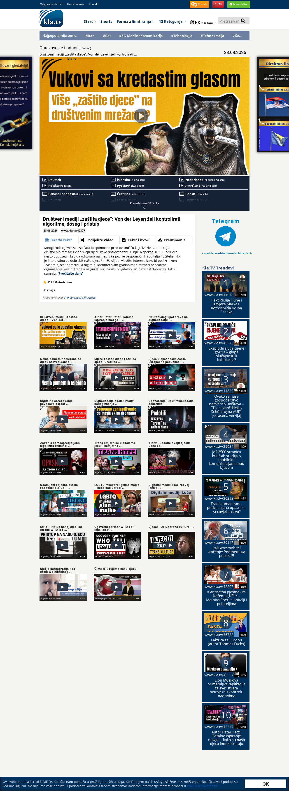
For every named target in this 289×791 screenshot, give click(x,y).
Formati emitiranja (134, 21)
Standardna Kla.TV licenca (80, 297)
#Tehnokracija (212, 36)
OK (265, 784)
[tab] (60, 240)
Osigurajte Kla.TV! (51, 4)
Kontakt (93, 4)
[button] (199, 4)
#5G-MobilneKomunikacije (141, 36)
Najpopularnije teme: (59, 35)
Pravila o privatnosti (202, 786)
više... (237, 35)
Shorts (106, 21)
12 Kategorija (171, 21)
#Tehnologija (181, 36)
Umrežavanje (75, 4)
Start (89, 21)
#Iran (90, 36)
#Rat (107, 36)
